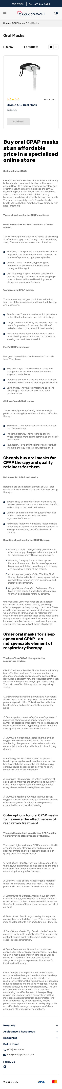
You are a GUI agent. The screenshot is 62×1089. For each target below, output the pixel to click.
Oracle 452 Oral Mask (22, 105)
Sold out (18, 121)
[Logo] (31, 13)
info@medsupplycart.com (20, 1054)
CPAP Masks (18, 23)
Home (6, 23)
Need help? (18, 3)
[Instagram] (4, 1066)
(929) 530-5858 (41, 3)
